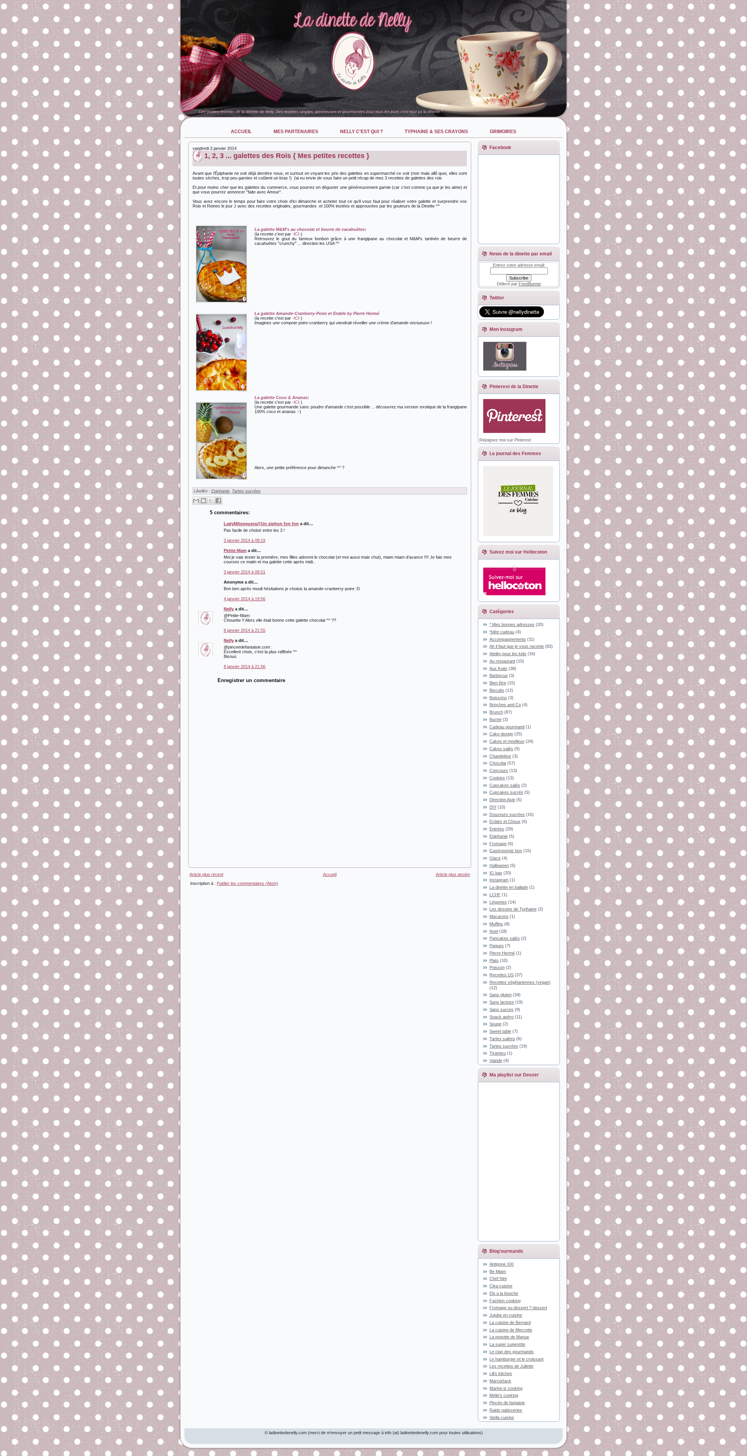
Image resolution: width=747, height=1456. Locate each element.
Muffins (496, 923)
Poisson (497, 967)
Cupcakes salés (504, 785)
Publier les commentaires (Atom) (247, 883)
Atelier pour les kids (507, 653)
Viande (495, 1060)
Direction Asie (502, 799)
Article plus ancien (453, 874)
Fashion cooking (505, 1300)
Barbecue (498, 675)
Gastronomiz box (505, 850)
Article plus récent (206, 874)
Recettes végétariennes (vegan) (520, 982)
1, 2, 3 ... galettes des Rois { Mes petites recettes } (286, 156)
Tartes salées (502, 1038)
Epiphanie (220, 491)
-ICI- (296, 234)
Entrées (496, 828)
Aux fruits (498, 668)
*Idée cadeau (501, 632)
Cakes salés (501, 748)
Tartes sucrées (246, 491)
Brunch (496, 712)
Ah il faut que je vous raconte (516, 646)
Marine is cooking (506, 1388)
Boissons (498, 697)
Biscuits (496, 690)
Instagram (499, 879)
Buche (495, 719)
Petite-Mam (235, 550)
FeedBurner (530, 283)
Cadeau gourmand (506, 726)
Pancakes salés (504, 938)
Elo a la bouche (503, 1293)
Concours (498, 770)
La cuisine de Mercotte (510, 1330)
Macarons (499, 916)
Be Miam (497, 1271)
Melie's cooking (503, 1395)
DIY (492, 807)
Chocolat (497, 763)
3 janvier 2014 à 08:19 (244, 540)
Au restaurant (502, 661)
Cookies (497, 777)
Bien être (497, 683)
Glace (495, 858)
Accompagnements (507, 639)
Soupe (495, 1024)
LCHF (495, 894)
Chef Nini (498, 1278)
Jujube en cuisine (505, 1315)
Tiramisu (497, 1053)
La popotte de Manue (509, 1337)
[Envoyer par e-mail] (196, 501)
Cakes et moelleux (506, 741)
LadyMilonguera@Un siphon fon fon (261, 523)
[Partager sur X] (211, 501)
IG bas (495, 872)
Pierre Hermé (502, 953)
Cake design (501, 734)
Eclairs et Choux (505, 821)
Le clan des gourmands (511, 1351)
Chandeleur (500, 756)
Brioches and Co (505, 704)
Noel (493, 931)
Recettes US (501, 974)
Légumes (498, 902)
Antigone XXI (501, 1264)
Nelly (229, 609)
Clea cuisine (500, 1286)
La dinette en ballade (508, 887)
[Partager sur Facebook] (218, 501)
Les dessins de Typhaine (513, 909)
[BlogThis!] (203, 501)
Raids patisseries (505, 1410)
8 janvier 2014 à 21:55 (244, 630)
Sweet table (500, 1031)
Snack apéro (501, 1017)
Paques (496, 945)
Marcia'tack (500, 1381)
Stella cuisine (501, 1417)
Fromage (498, 843)
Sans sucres (501, 1009)
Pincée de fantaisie (507, 1402)
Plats (494, 960)
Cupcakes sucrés (506, 792)
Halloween (499, 865)
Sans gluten (500, 994)
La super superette (507, 1344)
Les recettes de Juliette (511, 1366)
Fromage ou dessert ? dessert (518, 1307)
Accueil (330, 874)
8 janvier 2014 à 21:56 (244, 666)
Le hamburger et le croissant (516, 1359)
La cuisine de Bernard (510, 1322)
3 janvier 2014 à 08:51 (244, 572)
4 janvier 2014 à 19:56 (244, 598)
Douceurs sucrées (507, 814)
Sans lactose (501, 1002)
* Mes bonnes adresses (512, 624)
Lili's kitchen (500, 1373)
